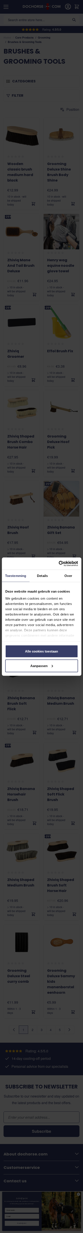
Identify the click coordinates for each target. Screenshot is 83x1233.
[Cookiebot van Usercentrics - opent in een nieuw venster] (59, 563)
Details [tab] (42, 576)
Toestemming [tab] (15, 576)
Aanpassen (39, 665)
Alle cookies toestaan (41, 651)
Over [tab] (68, 576)
